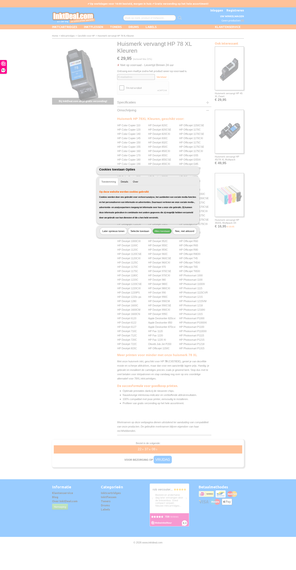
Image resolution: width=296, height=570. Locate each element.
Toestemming (108, 181)
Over (135, 181)
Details (124, 181)
